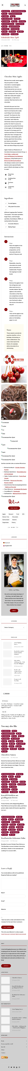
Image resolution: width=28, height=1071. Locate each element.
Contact (6, 965)
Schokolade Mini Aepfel (20, 489)
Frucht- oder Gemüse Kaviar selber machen (18, 671)
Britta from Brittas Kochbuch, (12, 160)
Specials (3, 1047)
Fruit (17, 514)
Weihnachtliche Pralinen (19, 493)
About (14, 610)
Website (3, 909)
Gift (23, 514)
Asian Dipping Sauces (17, 1009)
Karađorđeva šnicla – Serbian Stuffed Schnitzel (19, 652)
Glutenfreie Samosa (8, 755)
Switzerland (5, 519)
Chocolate (15, 517)
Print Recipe (14, 508)
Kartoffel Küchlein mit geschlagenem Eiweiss (9, 796)
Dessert (11, 514)
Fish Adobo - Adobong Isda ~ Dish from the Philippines (19, 662)
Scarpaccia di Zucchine (17, 679)
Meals (2, 1041)
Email (3, 901)
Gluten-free (5, 517)
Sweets (14, 519)
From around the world (7, 1044)
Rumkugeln (17, 491)
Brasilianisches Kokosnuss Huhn (13, 838)
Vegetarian (5, 522)
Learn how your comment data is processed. (13, 934)
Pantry (14, 522)
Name (3, 892)
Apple (4, 514)
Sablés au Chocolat (10, 487)
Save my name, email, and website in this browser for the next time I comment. (13, 921)
